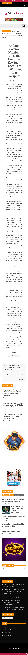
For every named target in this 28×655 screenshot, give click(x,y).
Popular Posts (8, 495)
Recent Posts (19, 495)
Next (24, 568)
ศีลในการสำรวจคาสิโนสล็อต (11, 532)
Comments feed (8, 632)
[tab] (8, 495)
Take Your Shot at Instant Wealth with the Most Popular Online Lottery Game (14, 367)
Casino (9, 79)
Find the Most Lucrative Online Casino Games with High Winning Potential (14, 377)
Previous (4, 568)
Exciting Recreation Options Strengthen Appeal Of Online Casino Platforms (13, 405)
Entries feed (7, 630)
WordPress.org (8, 635)
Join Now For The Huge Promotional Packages (17, 508)
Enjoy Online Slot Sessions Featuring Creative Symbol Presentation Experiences (14, 591)
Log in (5, 627)
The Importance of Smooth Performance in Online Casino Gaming (13, 416)
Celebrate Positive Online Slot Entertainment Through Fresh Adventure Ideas (12, 602)
